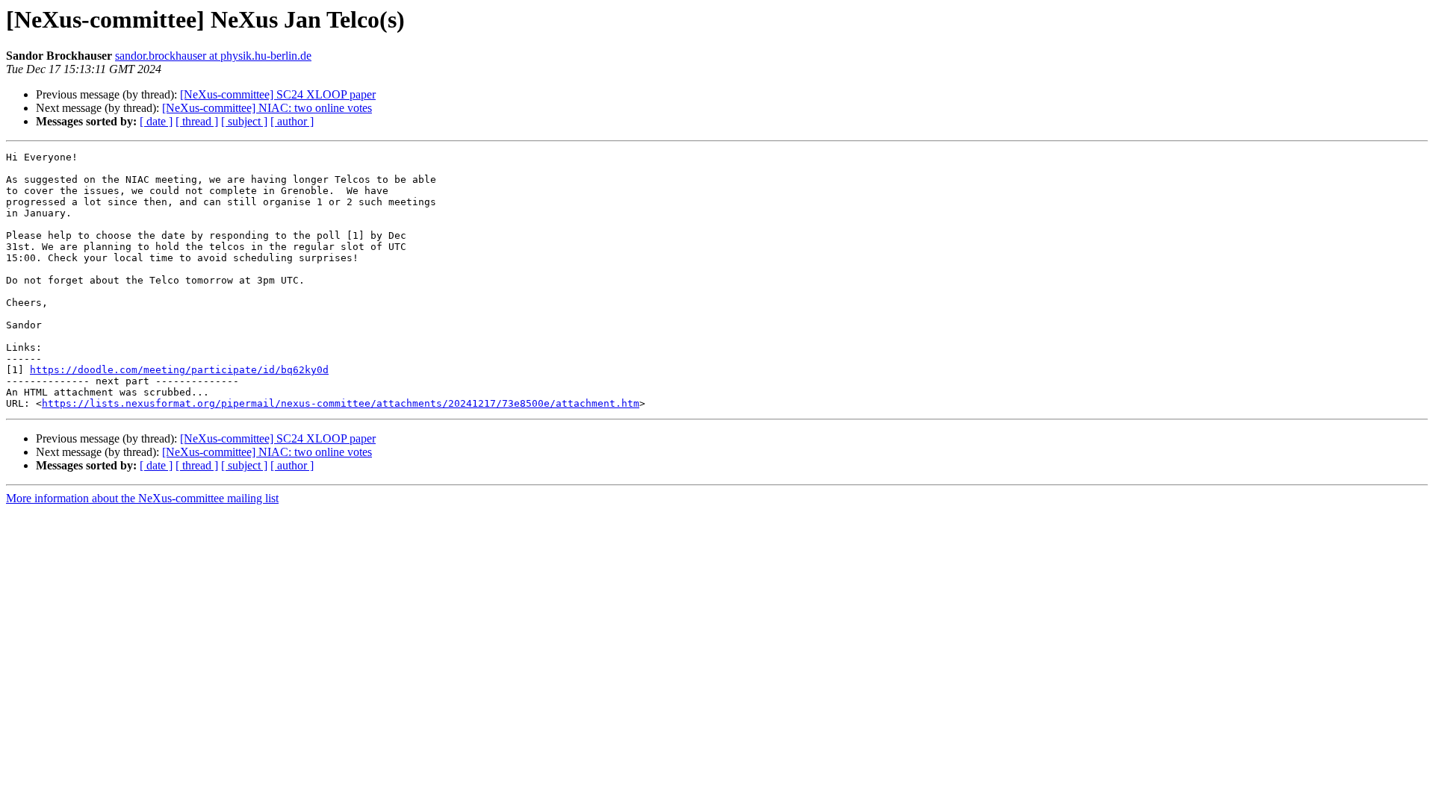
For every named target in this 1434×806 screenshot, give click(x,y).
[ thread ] (197, 121)
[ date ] (156, 121)
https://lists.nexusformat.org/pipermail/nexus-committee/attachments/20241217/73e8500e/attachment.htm (340, 403)
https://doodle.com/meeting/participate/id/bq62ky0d (179, 369)
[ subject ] (244, 121)
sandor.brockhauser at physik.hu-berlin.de (213, 55)
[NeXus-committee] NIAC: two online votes (267, 107)
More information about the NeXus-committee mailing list (142, 498)
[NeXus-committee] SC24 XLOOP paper (278, 94)
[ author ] (292, 121)
